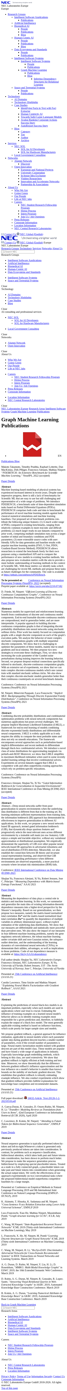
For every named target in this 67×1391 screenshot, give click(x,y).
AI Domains (14, 294)
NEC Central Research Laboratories (26, 400)
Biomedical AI (15, 266)
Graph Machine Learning (23, 411)
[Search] (2, 251)
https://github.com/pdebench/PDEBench (24, 574)
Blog (10, 303)
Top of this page (9, 1388)
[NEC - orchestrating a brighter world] (16, 2)
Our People (14, 365)
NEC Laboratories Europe (14, 408)
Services (37, 248)
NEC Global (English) (31, 242)
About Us (57, 248)
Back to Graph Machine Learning (18, 1304)
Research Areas (37, 408)
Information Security (42, 1376)
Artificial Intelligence (18, 263)
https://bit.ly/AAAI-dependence (30, 954)
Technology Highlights (19, 297)
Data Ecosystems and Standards (24, 272)
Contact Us (10, 242)
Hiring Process (21, 380)
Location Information (19, 397)
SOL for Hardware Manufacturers (31, 323)
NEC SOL (13, 317)
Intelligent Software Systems (22, 277)
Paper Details (8, 481)
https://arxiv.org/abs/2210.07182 (45, 586)
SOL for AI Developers (26, 320)
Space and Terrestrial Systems (23, 280)
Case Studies (14, 300)
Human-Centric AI (17, 269)
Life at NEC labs (16, 368)
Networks (47, 248)
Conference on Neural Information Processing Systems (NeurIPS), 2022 (32, 582)
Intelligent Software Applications (24, 260)
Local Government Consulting (23, 328)
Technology (26, 248)
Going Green (14, 362)
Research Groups (10, 248)
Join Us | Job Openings (26, 385)
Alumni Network (16, 342)
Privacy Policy (8, 1376)
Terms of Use (24, 1376)
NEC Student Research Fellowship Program (37, 377)
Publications (43, 411)
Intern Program (22, 383)
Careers (12, 374)
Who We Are (14, 359)
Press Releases (15, 388)
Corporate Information (19, 391)
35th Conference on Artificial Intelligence (35, 974)
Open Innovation (16, 345)
